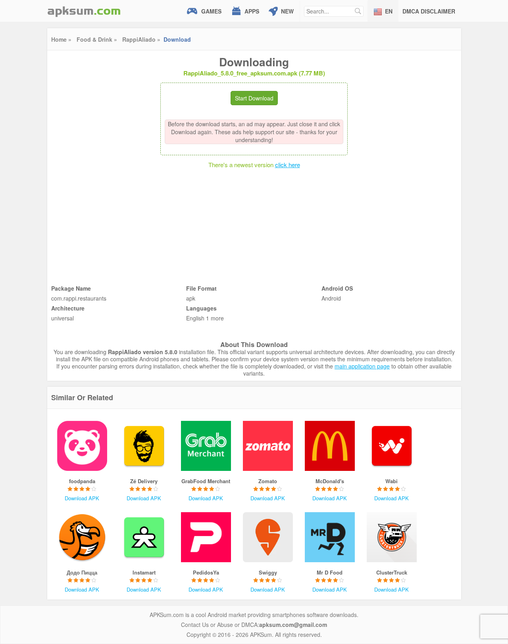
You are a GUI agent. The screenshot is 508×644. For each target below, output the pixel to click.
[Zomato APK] (268, 446)
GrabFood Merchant (205, 481)
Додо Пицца (82, 572)
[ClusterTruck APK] (392, 537)
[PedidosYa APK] (206, 537)
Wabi (391, 481)
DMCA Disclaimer (428, 11)
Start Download (254, 98)
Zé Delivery (144, 481)
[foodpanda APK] (82, 446)
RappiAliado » (141, 39)
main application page (362, 366)
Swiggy (268, 572)
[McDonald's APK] (330, 446)
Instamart (144, 572)
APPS (251, 11)
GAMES (211, 11)
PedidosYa (206, 572)
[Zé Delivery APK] (144, 446)
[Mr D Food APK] (330, 537)
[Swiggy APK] (268, 537)
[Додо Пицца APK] (82, 537)
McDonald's (330, 481)
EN (389, 11)
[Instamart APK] (144, 537)
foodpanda (82, 481)
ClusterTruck (391, 572)
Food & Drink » (97, 39)
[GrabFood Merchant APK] (206, 446)
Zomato (267, 481)
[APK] (84, 10)
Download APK (82, 498)
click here (287, 164)
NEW (287, 11)
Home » (61, 39)
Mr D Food (330, 572)
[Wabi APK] (392, 446)
